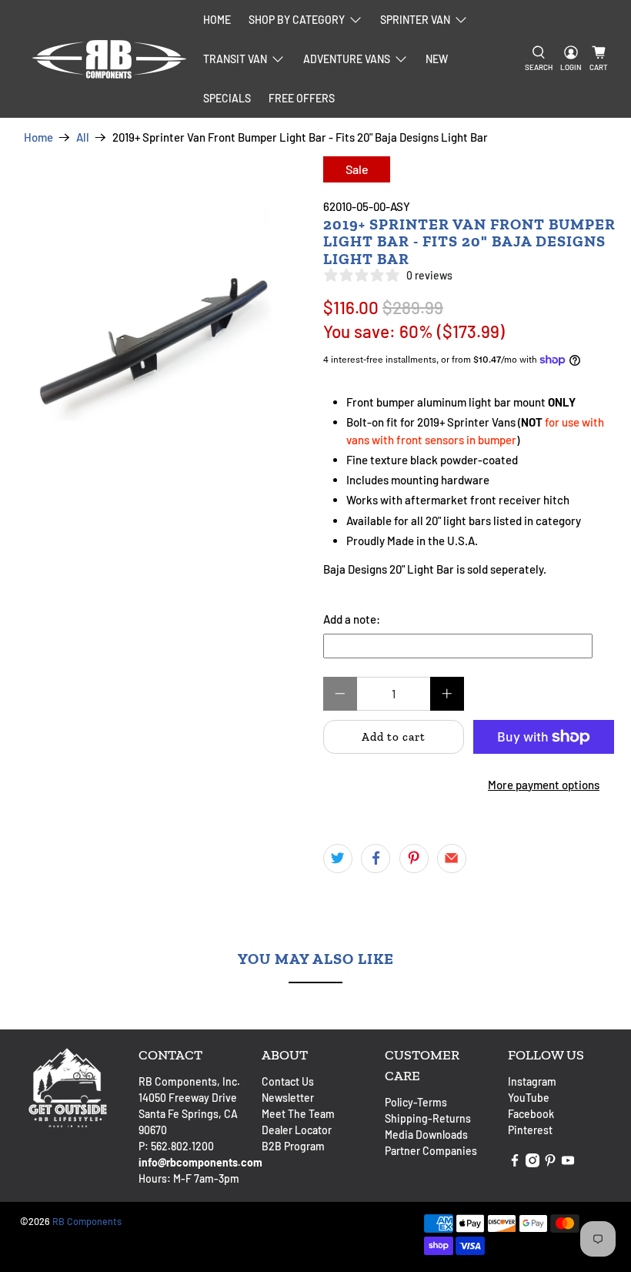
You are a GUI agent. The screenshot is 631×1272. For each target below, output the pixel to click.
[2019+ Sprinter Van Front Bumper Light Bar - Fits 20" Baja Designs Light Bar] (158, 306)
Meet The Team (298, 1113)
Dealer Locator (297, 1129)
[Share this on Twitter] (337, 858)
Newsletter (288, 1097)
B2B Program (293, 1146)
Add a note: (351, 619)
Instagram (532, 1081)
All (82, 137)
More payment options (543, 785)
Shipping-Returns (428, 1118)
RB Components (87, 1221)
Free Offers (302, 98)
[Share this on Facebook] (375, 858)
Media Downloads (426, 1134)
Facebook (531, 1113)
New (437, 58)
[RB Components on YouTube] (568, 1163)
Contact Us (288, 1081)
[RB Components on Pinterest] (550, 1163)
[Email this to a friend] (451, 858)
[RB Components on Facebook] (515, 1163)
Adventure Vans (346, 58)
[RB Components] (109, 59)
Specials (227, 98)
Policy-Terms (416, 1102)
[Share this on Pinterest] (414, 858)
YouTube (528, 1097)
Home (217, 19)
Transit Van (235, 58)
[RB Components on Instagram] (532, 1163)
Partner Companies (431, 1150)
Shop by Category (297, 19)
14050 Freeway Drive (188, 1097)
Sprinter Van (415, 19)
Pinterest (530, 1129)
